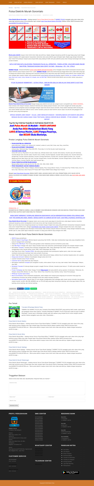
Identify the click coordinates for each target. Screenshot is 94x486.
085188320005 (39, 450)
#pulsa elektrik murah (24, 296)
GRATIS (14, 238)
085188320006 (39, 452)
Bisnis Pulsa (20, 15)
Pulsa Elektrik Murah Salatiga (18, 347)
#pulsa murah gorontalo (62, 296)
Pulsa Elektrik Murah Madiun (17, 321)
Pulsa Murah (37, 15)
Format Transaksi (67, 453)
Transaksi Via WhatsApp (69, 457)
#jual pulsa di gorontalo (53, 293)
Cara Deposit (39, 2)
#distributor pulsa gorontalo (18, 293)
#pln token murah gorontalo (39, 295)
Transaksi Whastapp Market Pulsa (32, 307)
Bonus (65, 2)
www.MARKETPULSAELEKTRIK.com (19, 23)
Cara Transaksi (49, 2)
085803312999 (39, 455)
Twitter (27, 288)
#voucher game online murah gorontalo (66, 298)
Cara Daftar (18, 2)
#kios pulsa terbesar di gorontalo (72, 293)
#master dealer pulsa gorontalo (19, 295)
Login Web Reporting (68, 463)
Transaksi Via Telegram (68, 459)
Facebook (21, 288)
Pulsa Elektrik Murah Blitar (17, 334)
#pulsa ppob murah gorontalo (26, 298)
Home (10, 2)
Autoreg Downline (67, 461)
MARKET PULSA (60, 19)
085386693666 (13, 464)
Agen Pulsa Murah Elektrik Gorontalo (51, 21)
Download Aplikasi (67, 455)
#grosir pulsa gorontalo (36, 293)
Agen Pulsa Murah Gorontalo (21, 173)
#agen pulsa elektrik (19, 292)
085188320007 (39, 453)
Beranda (11, 7)
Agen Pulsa (17, 7)
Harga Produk (28, 2)
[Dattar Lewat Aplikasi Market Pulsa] (70, 474)
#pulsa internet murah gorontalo (42, 296)
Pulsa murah (44, 270)
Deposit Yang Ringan (22, 240)
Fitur (58, 2)
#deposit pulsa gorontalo (74, 292)
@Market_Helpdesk (13, 469)
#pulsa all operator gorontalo (59, 295)
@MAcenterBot (38, 464)
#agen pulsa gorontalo (34, 292)
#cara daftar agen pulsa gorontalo (54, 292)
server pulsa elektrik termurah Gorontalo (41, 69)
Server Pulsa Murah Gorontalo (45, 19)
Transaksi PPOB (29, 251)
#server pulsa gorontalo (44, 298)
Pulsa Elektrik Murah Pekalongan (19, 360)
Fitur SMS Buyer (20, 243)
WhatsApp (34, 288)
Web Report (17, 245)
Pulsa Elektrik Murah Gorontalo (39, 234)
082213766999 (39, 448)
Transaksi (21, 247)
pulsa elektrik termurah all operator (51, 75)
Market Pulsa (28, 15)
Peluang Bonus (66, 465)
